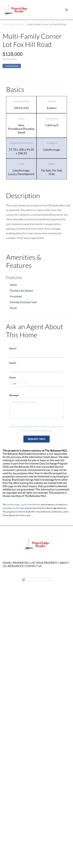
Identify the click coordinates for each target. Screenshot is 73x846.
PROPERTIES (21, 562)
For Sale (46, 170)
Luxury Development (21, 174)
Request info (36, 439)
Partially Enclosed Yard (23, 302)
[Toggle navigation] (66, 9)
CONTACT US (33, 566)
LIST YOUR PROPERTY (44, 562)
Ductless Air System (21, 290)
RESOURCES (15, 566)
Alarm (13, 284)
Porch (13, 308)
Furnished (16, 296)
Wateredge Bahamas (13, 24)
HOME (7, 562)
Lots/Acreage (11, 66)
